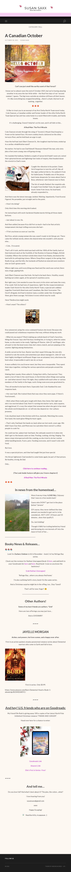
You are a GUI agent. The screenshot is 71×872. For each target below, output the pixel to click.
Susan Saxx (24, 40)
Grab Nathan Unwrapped (35, 571)
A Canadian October (24, 35)
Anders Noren (57, 866)
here (50, 561)
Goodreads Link (35, 761)
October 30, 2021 (11, 40)
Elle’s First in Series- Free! (35, 770)
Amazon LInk (35, 766)
